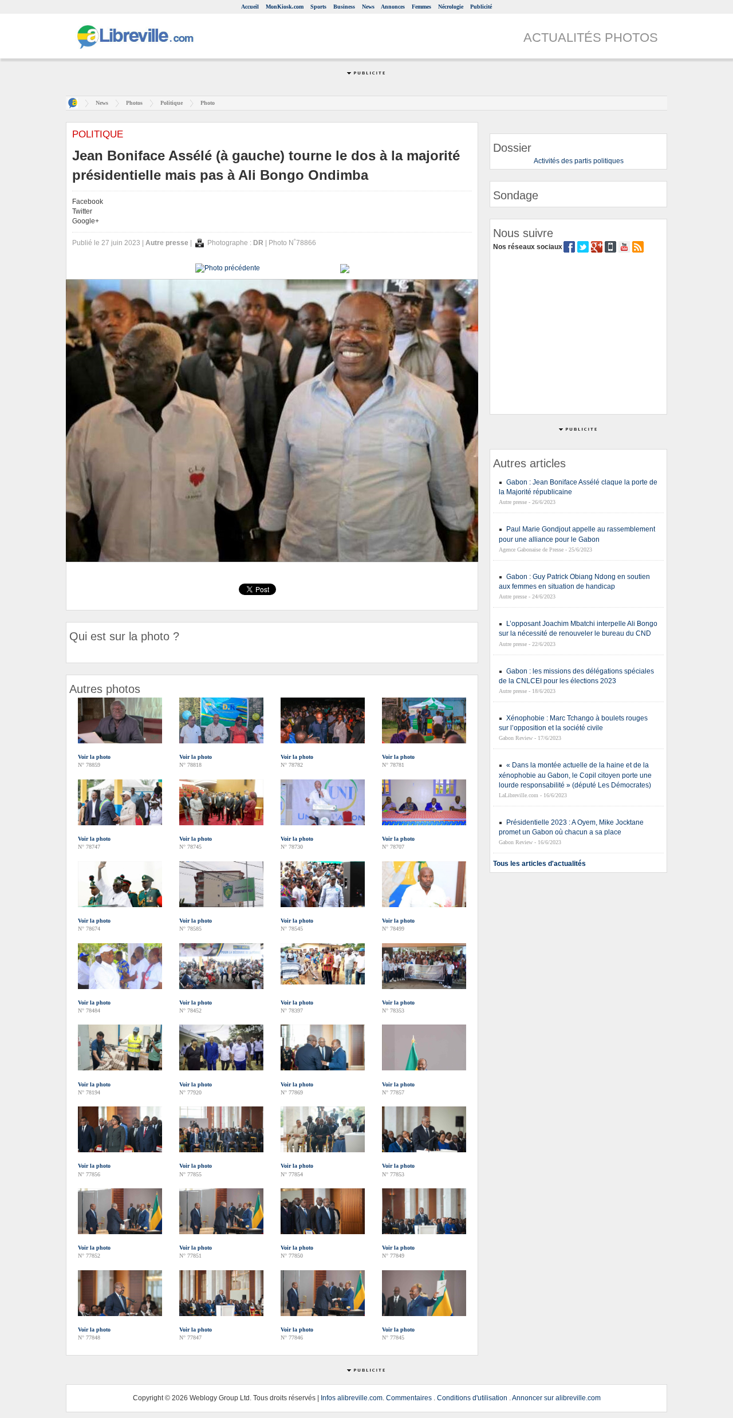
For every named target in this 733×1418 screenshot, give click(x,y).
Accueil (250, 6)
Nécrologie (450, 6)
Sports (318, 6)
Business (344, 6)
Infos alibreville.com (352, 1398)
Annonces (393, 6)
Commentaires (409, 1398)
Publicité (481, 6)
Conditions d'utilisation (472, 1398)
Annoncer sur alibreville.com (556, 1398)
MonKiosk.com (285, 6)
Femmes (421, 6)
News (368, 6)
